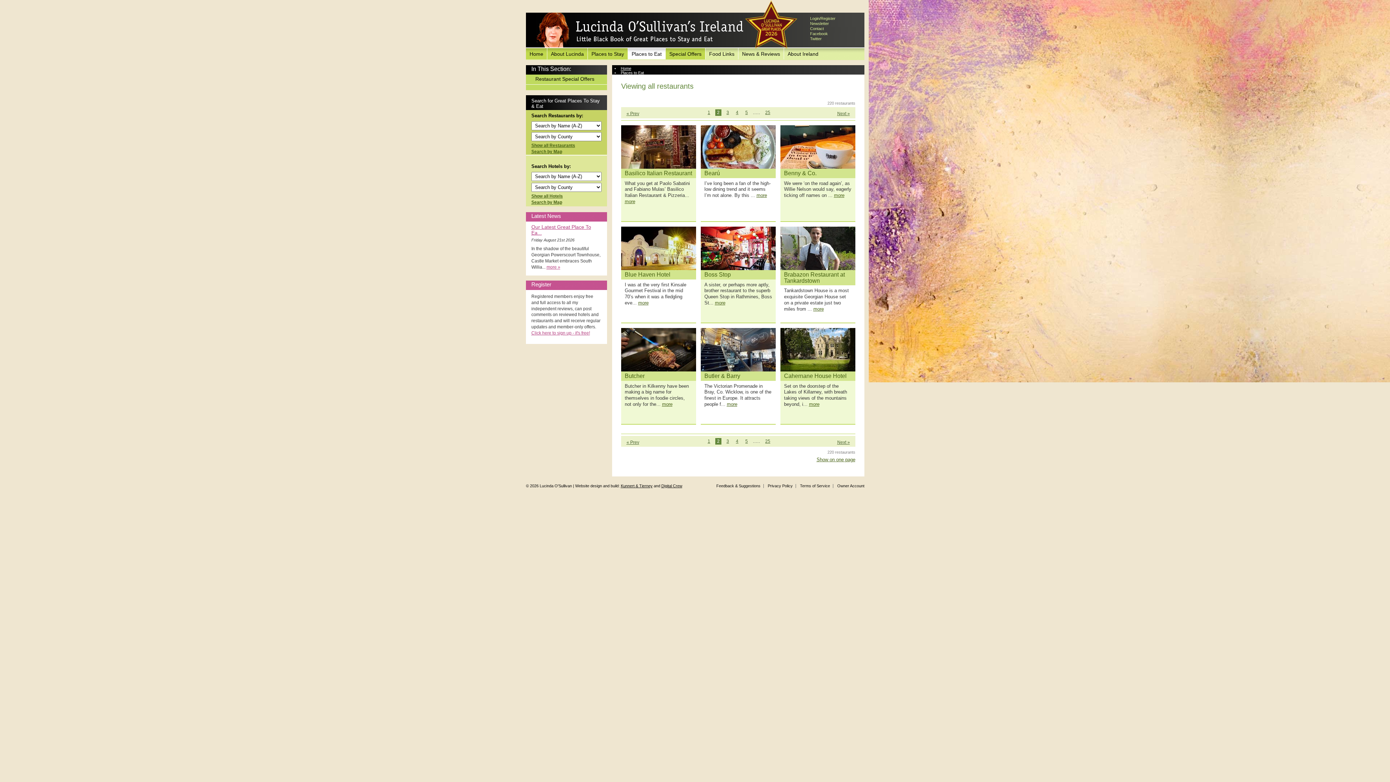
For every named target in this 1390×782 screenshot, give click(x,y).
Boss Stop (717, 275)
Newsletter (819, 23)
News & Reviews (761, 54)
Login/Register (822, 18)
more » (553, 267)
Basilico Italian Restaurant (658, 173)
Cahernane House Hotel (815, 376)
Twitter (816, 39)
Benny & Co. (800, 173)
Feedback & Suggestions (738, 486)
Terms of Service (815, 486)
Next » (843, 113)
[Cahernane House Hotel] (817, 349)
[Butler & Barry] (738, 349)
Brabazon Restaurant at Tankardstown (814, 278)
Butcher (635, 376)
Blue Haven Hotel (647, 275)
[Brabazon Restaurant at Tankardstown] (817, 248)
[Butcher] (658, 349)
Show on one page (836, 459)
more (630, 201)
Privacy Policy (780, 486)
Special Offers (685, 54)
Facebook (819, 33)
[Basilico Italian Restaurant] (658, 147)
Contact (817, 28)
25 (767, 112)
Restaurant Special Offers (564, 79)
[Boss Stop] (738, 248)
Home (536, 54)
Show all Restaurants (553, 145)
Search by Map (546, 151)
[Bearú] (738, 147)
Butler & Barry (722, 376)
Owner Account (850, 486)
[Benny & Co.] (817, 147)
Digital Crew (671, 486)
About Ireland (803, 54)
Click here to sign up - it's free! (560, 333)
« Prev (633, 113)
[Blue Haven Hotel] (658, 248)
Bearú (712, 173)
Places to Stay (607, 54)
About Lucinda (567, 54)
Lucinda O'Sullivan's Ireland (640, 30)
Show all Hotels (547, 196)
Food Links (721, 54)
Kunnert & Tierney (637, 486)
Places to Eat (647, 54)
